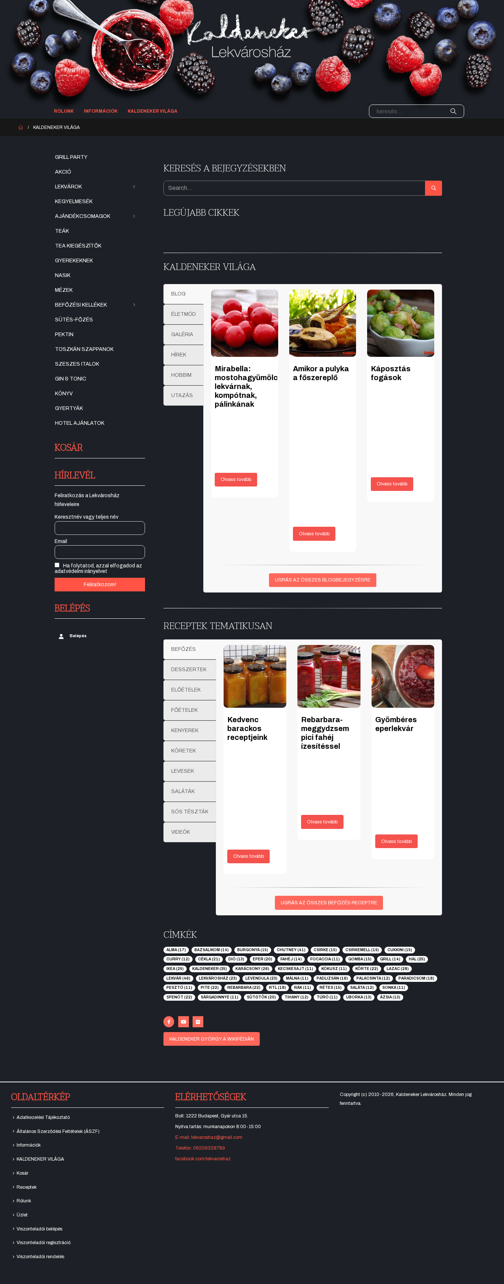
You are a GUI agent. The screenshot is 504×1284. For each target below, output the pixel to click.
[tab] (183, 294)
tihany (296, 997)
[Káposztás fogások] (400, 323)
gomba (360, 959)
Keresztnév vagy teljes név (86, 517)
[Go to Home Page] (20, 127)
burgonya (252, 950)
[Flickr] (198, 1021)
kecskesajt (295, 969)
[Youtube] (183, 1021)
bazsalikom (211, 950)
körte (366, 969)
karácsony (252, 969)
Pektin (64, 334)
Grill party (71, 157)
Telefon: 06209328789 (200, 1148)
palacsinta (373, 978)
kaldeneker (209, 969)
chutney (291, 950)
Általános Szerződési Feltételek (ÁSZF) (58, 1131)
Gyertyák (69, 408)
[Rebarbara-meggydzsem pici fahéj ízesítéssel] (328, 676)
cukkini (399, 950)
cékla (209, 959)
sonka (393, 988)
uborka (359, 997)
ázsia (390, 997)
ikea (175, 969)
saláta (362, 988)
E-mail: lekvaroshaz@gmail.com (208, 1137)
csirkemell (362, 950)
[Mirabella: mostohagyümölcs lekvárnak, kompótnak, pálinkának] (244, 323)
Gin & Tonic (70, 379)
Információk (101, 111)
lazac (398, 969)
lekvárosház (218, 978)
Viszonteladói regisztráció (43, 1242)
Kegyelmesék (74, 201)
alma (176, 950)
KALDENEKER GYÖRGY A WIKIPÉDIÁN (211, 1039)
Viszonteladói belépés (39, 1229)
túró (327, 997)
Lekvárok (68, 186)
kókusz (334, 969)
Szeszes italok (77, 364)
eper (262, 959)
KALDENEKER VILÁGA (152, 111)
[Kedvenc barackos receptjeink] (255, 676)
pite (210, 988)
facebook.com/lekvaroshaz (203, 1158)
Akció (63, 172)
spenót (179, 997)
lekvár (178, 978)
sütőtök (261, 997)
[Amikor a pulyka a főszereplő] (322, 323)
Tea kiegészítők (78, 246)
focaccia (325, 959)
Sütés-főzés (74, 319)
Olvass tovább (236, 479)
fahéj (291, 959)
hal (417, 959)
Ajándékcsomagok (82, 216)
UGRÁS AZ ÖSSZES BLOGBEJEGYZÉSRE (322, 580)
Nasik (62, 275)
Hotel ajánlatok (79, 423)
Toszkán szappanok (84, 349)
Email (61, 541)
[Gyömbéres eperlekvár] (403, 676)
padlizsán (332, 978)
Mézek (64, 290)
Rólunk (64, 111)
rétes (331, 988)
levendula (261, 978)
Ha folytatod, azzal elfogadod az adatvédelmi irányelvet (98, 568)
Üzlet (22, 1215)
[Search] (453, 111)
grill (390, 959)
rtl (277, 988)
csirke (325, 950)
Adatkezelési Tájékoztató (43, 1117)
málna (297, 978)
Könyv (64, 393)
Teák (62, 231)
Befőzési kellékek (81, 305)
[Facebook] (168, 1021)
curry (178, 959)
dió (236, 959)
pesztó (179, 988)
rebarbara (243, 988)
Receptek (27, 1187)
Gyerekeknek (74, 260)
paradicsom (416, 978)
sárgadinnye (219, 997)
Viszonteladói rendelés (40, 1256)
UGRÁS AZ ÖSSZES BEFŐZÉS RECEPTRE (329, 902)
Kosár (22, 1173)
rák (302, 988)
